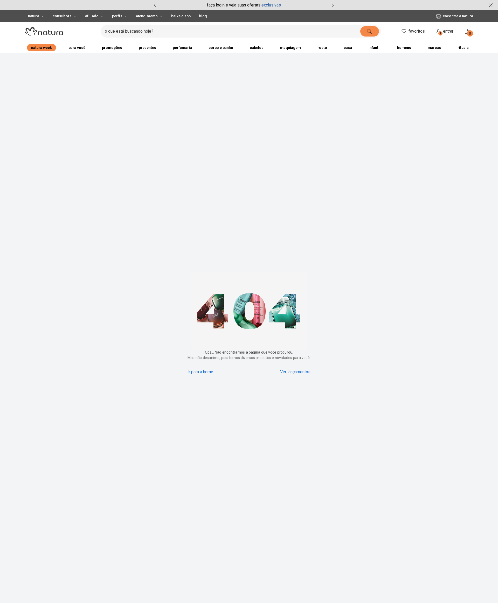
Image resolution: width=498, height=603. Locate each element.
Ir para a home (200, 371)
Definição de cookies (348, 593)
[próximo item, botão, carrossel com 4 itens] (333, 5)
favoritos (417, 31)
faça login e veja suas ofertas (233, 5)
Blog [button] (203, 16)
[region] (249, 594)
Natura (33, 16)
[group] (244, 5)
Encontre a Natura (458, 16)
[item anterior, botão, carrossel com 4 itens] (155, 5)
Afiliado (92, 16)
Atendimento (147, 16)
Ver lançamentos (295, 371)
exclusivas (271, 5)
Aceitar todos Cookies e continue (404, 593)
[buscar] (369, 31)
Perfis (117, 16)
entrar (447, 32)
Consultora (62, 16)
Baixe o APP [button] (181, 16)
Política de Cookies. (225, 592)
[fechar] (491, 5)
